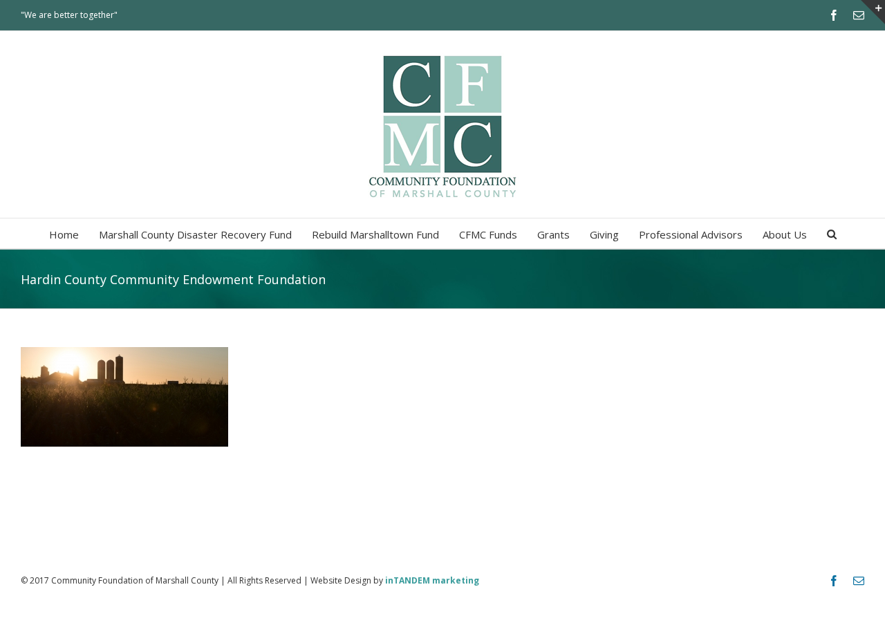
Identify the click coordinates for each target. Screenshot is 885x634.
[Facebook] (833, 15)
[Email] (858, 15)
